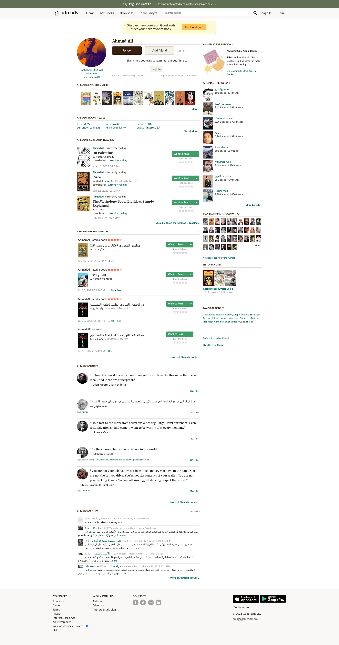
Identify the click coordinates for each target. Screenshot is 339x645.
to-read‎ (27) (84, 124)
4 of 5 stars (188, 161)
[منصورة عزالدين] (246, 230)
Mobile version (241, 607)
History (214, 318)
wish (147, 460)
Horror (223, 318)
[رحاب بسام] (240, 230)
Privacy (57, 613)
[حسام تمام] (223, 239)
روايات (95, 518)
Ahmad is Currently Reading (95, 140)
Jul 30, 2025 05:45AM (91, 351)
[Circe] (83, 190)
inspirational (102, 460)
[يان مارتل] (211, 247)
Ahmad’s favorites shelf (93, 85)
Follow (127, 50)
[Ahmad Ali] (91, 66)
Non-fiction (209, 322)
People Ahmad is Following (221, 214)
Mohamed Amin (223, 162)
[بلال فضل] (234, 247)
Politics (220, 322)
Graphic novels (241, 314)
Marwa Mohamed (224, 118)
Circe (97, 177)
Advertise (98, 605)
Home (90, 13)
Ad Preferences (62, 622)
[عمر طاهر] (252, 230)
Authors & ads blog (104, 609)
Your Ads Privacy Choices (68, 626)
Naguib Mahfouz (102, 278)
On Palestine (103, 153)
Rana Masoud (222, 147)
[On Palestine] (83, 166)
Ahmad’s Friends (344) (216, 83)
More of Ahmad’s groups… (185, 578)
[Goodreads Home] (66, 13)
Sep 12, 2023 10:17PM (106, 190)
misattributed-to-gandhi (120, 460)
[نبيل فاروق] (240, 222)
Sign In (267, 13)
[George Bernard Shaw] (252, 222)
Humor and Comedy (238, 318)
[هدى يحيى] (229, 247)
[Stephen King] (205, 230)
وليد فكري (98, 308)
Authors (97, 601)
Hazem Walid (221, 191)
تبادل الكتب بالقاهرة (104, 553)
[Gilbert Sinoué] (229, 239)
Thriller (249, 322)
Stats (187, 131)
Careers (57, 605)
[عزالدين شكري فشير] (240, 239)
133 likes (195, 439)
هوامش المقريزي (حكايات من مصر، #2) (115, 245)
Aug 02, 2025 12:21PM (92, 261)
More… (195, 109)
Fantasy (220, 314)
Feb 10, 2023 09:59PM (106, 218)
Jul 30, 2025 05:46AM (91, 290)
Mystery (254, 318)
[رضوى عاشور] (223, 230)
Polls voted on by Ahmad (216, 338)
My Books (107, 13)
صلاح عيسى (99, 249)
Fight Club (108, 485)
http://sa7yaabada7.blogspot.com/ (128, 75)
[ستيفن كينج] (223, 247)
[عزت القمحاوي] (252, 239)
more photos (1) (92, 77)
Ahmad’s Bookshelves (91, 118)
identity (85, 491)
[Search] (255, 13)
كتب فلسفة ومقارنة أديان (106, 541)
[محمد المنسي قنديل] (217, 230)
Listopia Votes (212, 265)
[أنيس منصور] (246, 222)
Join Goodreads (194, 27)
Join (281, 13)
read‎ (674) (112, 124)
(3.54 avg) (98, 70)
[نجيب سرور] (217, 239)
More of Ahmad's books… (185, 357)
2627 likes (195, 391)
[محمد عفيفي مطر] (211, 222)
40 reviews (91, 73)
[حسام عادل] (217, 247)
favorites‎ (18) (144, 124)
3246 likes (195, 491)
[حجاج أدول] (205, 247)
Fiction (228, 314)
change (92, 460)
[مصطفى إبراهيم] (211, 239)
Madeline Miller (105, 181)
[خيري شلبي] (223, 222)
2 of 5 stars (182, 161)
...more (122, 535)
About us (58, 601)
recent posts (193, 511)
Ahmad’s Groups (87, 511)
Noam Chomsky (105, 156)
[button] (126, 13)
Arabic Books (93, 528)
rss (198, 231)
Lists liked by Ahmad (213, 345)
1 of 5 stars (180, 161)
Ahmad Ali (98, 148)
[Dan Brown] (229, 222)
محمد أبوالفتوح (222, 89)
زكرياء (218, 133)
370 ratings (86, 70)
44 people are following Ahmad (219, 258)
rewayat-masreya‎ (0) (148, 127)
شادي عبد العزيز (223, 176)
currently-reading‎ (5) (89, 127)
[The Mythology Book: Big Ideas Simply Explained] (83, 210)
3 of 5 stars (185, 161)
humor (85, 412)
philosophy (138, 460)
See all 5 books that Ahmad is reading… (178, 223)
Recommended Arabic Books (218, 289)
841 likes (195, 412)
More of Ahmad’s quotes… (185, 502)
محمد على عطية (223, 104)
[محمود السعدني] (217, 222)
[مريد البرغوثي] (258, 230)
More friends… (253, 205)
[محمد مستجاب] (258, 239)
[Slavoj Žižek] (246, 239)
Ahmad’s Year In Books (218, 44)
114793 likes (193, 460)
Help (55, 630)
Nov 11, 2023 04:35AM (106, 166)
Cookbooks (209, 314)
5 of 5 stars (191, 161)
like (111, 261)
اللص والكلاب (98, 275)
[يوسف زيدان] (211, 230)
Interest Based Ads (64, 618)
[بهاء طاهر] (234, 222)
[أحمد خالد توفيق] (205, 222)
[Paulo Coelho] (229, 230)
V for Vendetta (117, 384)
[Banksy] (205, 239)
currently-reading (117, 160)
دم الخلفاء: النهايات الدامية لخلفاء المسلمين (117, 304)
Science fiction (232, 322)
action (85, 460)
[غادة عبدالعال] (258, 222)
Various (100, 209)
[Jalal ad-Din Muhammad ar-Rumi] (234, 239)
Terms (56, 609)
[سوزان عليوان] (234, 230)
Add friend (159, 50)
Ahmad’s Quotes (87, 366)
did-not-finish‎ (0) (116, 127)
